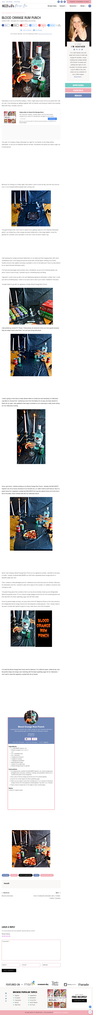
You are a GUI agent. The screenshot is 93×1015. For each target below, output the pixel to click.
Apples (17, 995)
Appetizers (78, 85)
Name (4, 965)
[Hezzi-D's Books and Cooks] (15, 6)
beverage (5, 875)
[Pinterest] (65, 2)
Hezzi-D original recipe (25, 875)
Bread (16, 1002)
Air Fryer (32, 1005)
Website (45, 965)
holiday (36, 875)
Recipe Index (52, 6)
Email (25, 965)
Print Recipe (38, 30)
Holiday (26, 21)
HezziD (6, 883)
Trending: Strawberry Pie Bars (79, 1)
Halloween (14, 875)
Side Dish (17, 1005)
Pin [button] (35, 739)
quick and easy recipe (47, 875)
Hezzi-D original (20, 21)
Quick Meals (33, 1002)
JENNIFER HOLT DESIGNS (61, 1012)
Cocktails (78, 90)
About (3, 1)
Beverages (13, 21)
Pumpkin (17, 998)
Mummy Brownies (7, 894)
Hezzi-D (46, 742)
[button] (28, 734)
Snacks (78, 95)
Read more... (78, 77)
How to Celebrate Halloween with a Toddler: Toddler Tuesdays (47, 895)
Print (28, 739)
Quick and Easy (32, 21)
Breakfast (33, 998)
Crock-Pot (33, 1000)
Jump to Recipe (26, 30)
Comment (6, 941)
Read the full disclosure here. (45, 33)
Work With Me (9, 1)
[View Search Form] (89, 6)
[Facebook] (58, 2)
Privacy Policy (17, 1)
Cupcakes (18, 1000)
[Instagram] (62, 2)
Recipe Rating (6, 934)
